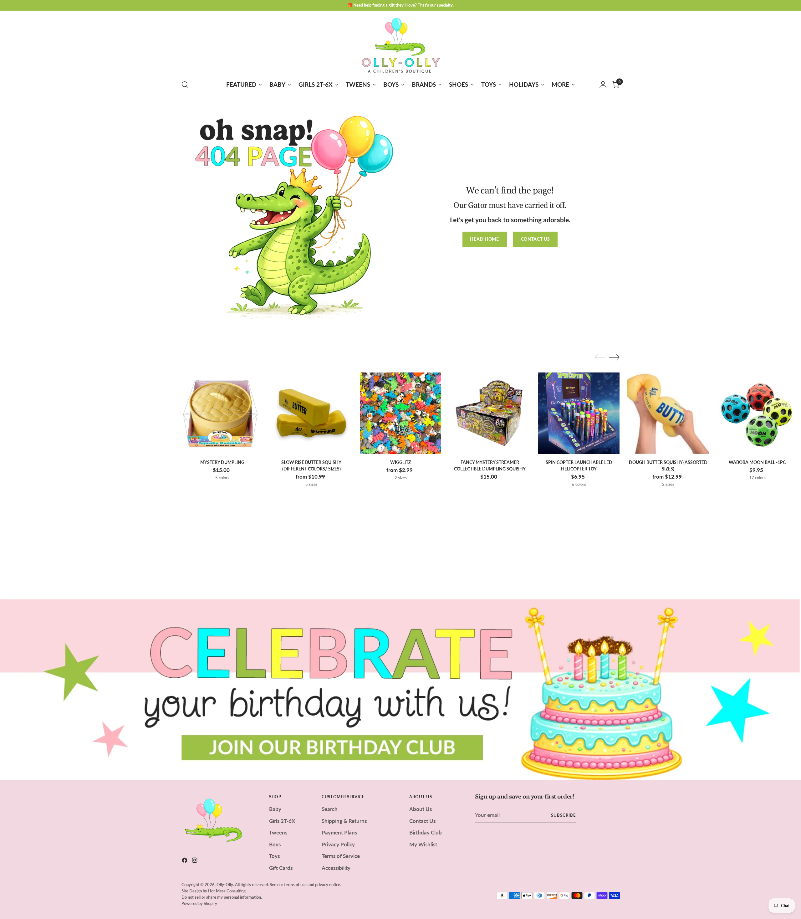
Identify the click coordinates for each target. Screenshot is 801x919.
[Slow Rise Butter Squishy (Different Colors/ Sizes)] (311, 413)
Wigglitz (400, 462)
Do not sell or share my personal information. (221, 897)
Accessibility (336, 868)
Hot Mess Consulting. (227, 890)
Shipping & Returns (344, 821)
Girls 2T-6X (282, 821)
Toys (274, 856)
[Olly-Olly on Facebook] (185, 861)
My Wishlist (423, 844)
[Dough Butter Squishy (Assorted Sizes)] (668, 413)
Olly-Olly (225, 884)
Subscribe (563, 815)
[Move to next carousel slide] (614, 357)
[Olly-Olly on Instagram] (195, 861)
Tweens (278, 832)
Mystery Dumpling (222, 462)
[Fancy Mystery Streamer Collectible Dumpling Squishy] (489, 413)
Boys (275, 844)
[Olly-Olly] (400, 44)
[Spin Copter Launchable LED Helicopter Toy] (579, 413)
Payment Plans (339, 832)
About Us (420, 809)
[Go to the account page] (603, 84)
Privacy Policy (338, 844)
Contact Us (422, 821)
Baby (275, 809)
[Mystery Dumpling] (222, 413)
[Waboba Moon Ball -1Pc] (757, 413)
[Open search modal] (185, 84)
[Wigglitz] (400, 413)
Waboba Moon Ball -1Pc (757, 462)
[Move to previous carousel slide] (599, 357)
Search (330, 809)
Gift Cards (281, 868)
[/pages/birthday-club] (400, 689)
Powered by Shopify (199, 903)
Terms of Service (341, 856)
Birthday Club (425, 832)
